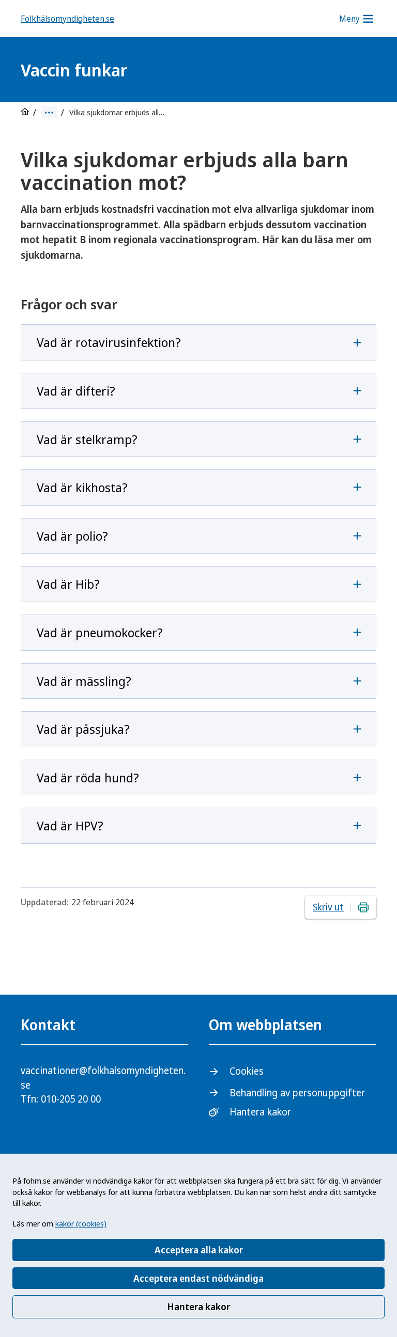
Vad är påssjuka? (83, 728)
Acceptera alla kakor (199, 1250)
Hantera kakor (198, 1306)
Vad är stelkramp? (87, 439)
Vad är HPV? (70, 825)
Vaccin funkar (74, 70)
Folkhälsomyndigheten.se (67, 18)
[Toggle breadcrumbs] (49, 112)
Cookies (247, 1071)
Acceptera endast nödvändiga (198, 1278)
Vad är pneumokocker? (100, 632)
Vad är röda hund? (88, 777)
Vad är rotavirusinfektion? (109, 342)
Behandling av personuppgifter (297, 1092)
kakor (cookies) (80, 1223)
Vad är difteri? (76, 390)
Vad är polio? (72, 535)
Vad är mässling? (84, 680)
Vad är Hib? (68, 583)
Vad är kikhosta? (82, 487)
